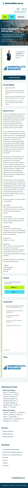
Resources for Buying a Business (12, 452)
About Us (5, 457)
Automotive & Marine (9, 399)
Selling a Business (8, 434)
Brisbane (22, 412)
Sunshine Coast (8, 419)
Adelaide (11, 414)
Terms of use (12, 485)
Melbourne (13, 412)
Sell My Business (19, 12)
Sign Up (24, 9)
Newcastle (18, 419)
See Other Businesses (14, 77)
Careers (5, 460)
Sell (12, 17)
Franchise (13, 407)
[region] (14, 340)
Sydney (5, 412)
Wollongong (6, 421)
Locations (6, 465)
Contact (5, 463)
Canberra (15, 421)
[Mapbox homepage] (7, 350)
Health (15, 394)
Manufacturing (7, 405)
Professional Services (9, 401)
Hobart (19, 414)
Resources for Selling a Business (12, 455)
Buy (5, 17)
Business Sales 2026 (21, 485)
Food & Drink (13, 392)
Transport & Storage (9, 403)
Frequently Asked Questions (11, 449)
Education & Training (9, 396)
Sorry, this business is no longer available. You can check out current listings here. (13, 35)
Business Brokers (8, 436)
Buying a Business (8, 431)
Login (18, 9)
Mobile (5, 407)
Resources (21, 17)
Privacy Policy (5, 485)
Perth (5, 414)
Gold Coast (13, 416)
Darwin (5, 416)
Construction (7, 394)
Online (16, 405)
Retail (5, 392)
